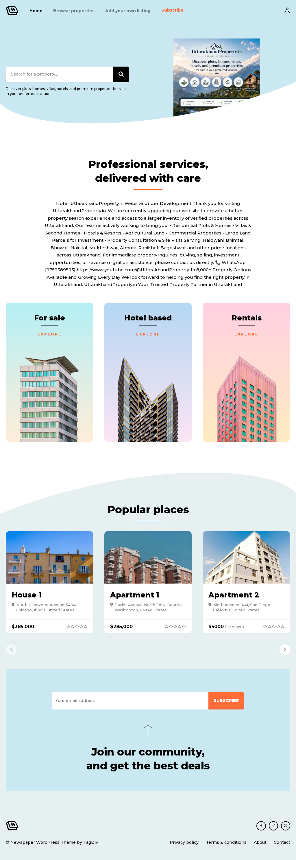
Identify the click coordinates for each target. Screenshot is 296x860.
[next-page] (285, 649)
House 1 (27, 595)
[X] (285, 825)
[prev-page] (11, 649)
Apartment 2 (233, 595)
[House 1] (49, 557)
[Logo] (12, 10)
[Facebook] (261, 825)
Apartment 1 (134, 595)
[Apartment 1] (148, 557)
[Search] (121, 74)
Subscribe (226, 700)
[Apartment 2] (246, 557)
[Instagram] (273, 825)
